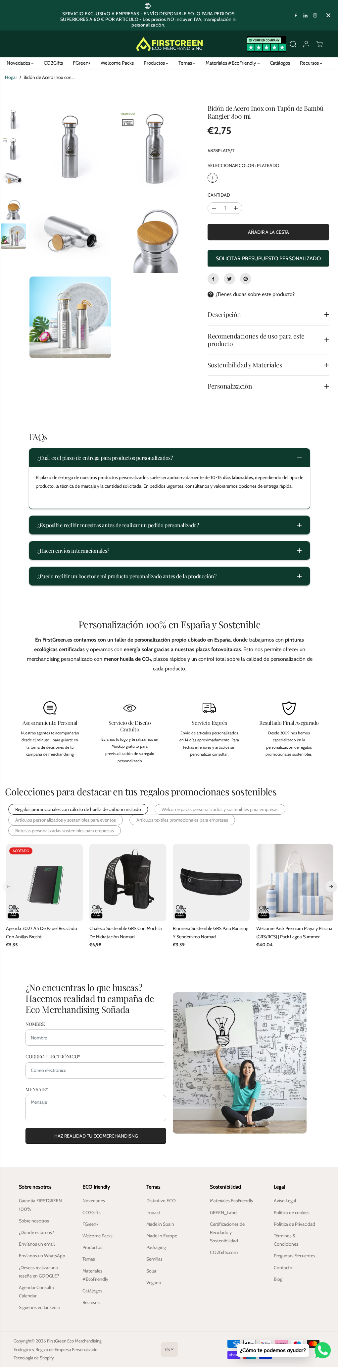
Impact (152, 1212)
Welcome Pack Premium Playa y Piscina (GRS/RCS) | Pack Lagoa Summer (284, 932)
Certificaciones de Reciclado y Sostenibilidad (225, 1232)
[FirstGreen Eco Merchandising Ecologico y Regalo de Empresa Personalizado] (169, 44)
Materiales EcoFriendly (229, 1201)
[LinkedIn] (306, 15)
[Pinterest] (244, 278)
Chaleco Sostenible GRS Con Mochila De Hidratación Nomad (124, 932)
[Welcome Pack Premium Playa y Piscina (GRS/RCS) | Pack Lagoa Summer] (292, 882)
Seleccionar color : (242, 165)
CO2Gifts (51, 63)
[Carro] (319, 44)
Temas (184, 63)
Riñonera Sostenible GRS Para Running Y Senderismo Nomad (209, 932)
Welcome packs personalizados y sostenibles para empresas (220, 809)
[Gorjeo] (227, 278)
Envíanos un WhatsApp (31, 1260)
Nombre (33, 1024)
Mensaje (35, 1089)
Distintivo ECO (159, 1201)
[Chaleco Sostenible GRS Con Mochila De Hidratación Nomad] (126, 882)
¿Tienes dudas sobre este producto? (253, 294)
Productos (153, 63)
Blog (275, 1279)
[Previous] (8, 886)
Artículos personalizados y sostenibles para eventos (65, 820)
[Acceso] (306, 44)
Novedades (17, 63)
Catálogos (278, 63)
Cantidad (217, 195)
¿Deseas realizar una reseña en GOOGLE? (39, 1280)
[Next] (327, 886)
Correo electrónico (51, 1056)
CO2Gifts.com (222, 1252)
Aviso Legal (282, 1201)
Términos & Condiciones (283, 1239)
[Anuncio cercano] (328, 15)
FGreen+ (80, 63)
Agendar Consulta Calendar (36, 1300)
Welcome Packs (115, 63)
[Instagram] (315, 15)
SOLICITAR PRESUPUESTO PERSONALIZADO (265, 258)
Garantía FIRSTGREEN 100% (40, 1205)
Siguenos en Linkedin (39, 1316)
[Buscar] (293, 44)
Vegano (152, 1282)
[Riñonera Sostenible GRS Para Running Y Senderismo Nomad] (209, 882)
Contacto (280, 1267)
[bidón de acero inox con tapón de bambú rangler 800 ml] (69, 146)
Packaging (155, 1247)
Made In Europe (160, 1235)
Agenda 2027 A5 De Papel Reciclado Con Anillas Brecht (41, 932)
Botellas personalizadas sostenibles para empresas (64, 831)
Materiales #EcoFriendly (230, 63)
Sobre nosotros (34, 1220)
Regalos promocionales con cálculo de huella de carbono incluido (78, 809)
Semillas (153, 1259)
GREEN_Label (221, 1212)
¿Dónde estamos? (36, 1232)
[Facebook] (296, 15)
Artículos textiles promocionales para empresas (182, 820)
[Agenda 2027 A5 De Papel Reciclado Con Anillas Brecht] (44, 882)
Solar (150, 1271)
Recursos (308, 63)
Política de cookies (289, 1212)
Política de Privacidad (292, 1224)
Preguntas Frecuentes (292, 1256)
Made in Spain (159, 1224)
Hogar (11, 77)
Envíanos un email (36, 1244)
